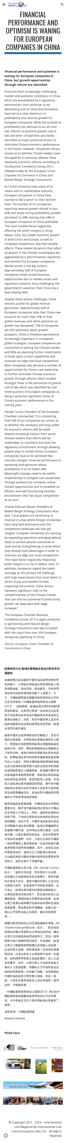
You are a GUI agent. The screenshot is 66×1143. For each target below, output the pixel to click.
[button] (4, 4)
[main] (33, 32)
